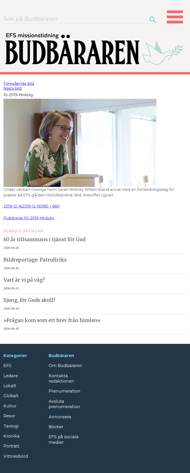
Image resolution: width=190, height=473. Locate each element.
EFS (7, 365)
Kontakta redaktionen (61, 378)
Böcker (56, 426)
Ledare (10, 375)
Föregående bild (18, 83)
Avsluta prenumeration (64, 404)
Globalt (11, 395)
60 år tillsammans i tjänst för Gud (44, 239)
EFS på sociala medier (64, 439)
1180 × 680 (50, 206)
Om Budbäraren (65, 365)
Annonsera (60, 416)
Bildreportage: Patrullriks (34, 260)
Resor (9, 416)
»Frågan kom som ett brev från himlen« (52, 320)
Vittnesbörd (15, 456)
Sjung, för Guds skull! (29, 300)
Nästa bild (12, 88)
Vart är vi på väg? (24, 280)
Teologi (11, 426)
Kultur (9, 406)
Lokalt (9, 385)
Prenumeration (64, 391)
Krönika (11, 436)
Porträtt (11, 446)
